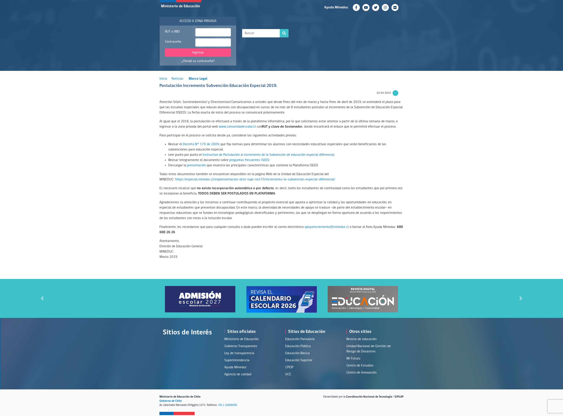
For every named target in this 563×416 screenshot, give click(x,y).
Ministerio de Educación (180, 6)
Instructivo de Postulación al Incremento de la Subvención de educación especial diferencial (268, 155)
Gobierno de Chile (170, 401)
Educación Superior (298, 360)
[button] (42, 298)
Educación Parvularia (300, 339)
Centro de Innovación (361, 372)
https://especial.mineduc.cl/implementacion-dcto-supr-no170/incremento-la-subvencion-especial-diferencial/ (255, 179)
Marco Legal (198, 79)
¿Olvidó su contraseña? (198, 61)
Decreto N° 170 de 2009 (201, 144)
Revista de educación (361, 339)
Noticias (177, 79)
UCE (288, 374)
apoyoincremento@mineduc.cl (327, 227)
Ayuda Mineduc (336, 7)
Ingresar (198, 52)
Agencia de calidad (237, 374)
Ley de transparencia (239, 353)
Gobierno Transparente (240, 346)
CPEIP (289, 367)
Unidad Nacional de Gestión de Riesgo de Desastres (368, 349)
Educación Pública (298, 346)
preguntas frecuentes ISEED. (249, 160)
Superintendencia (236, 360)
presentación (197, 165)
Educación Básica (297, 353)
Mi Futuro (353, 358)
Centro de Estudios (359, 365)
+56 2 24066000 (227, 405)
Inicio (163, 79)
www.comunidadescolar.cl (237, 126)
